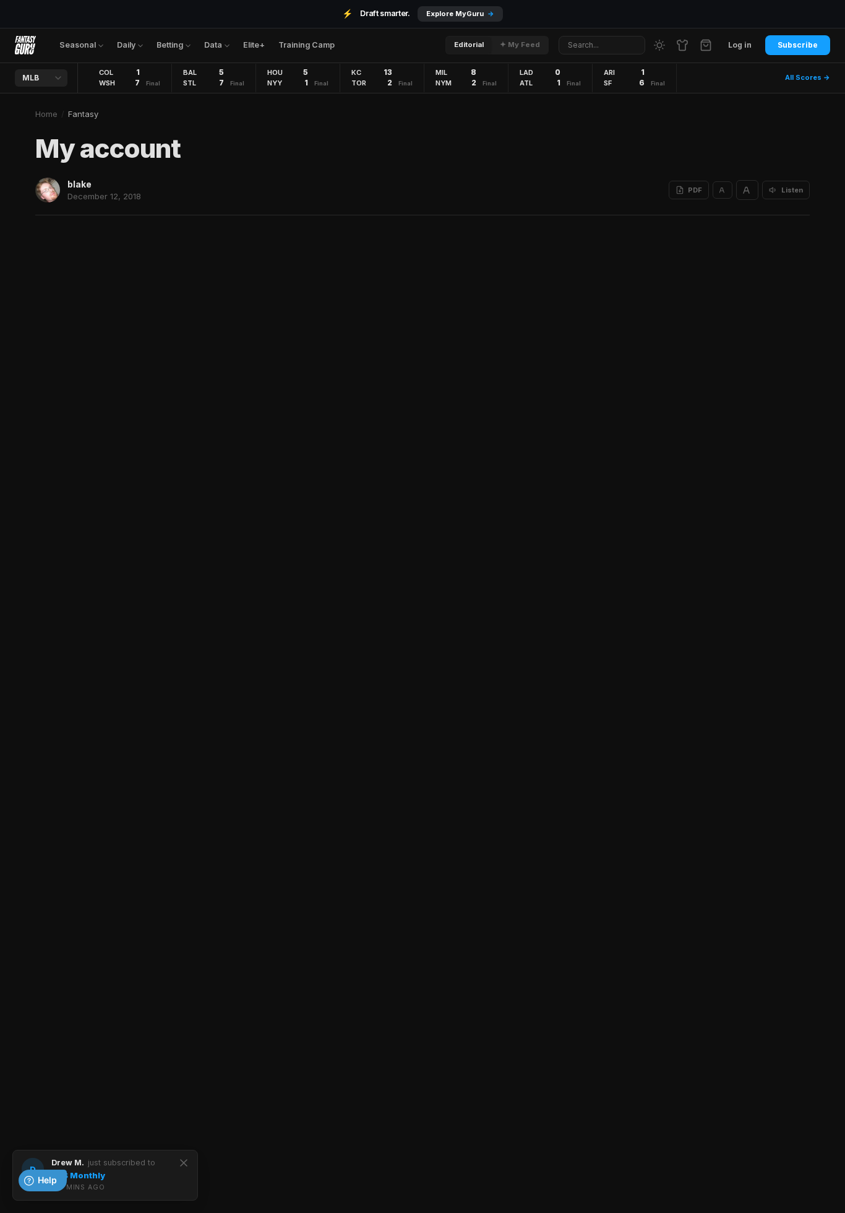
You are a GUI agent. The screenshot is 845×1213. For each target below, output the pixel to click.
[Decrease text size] (722, 190)
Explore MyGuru (460, 13)
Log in (740, 45)
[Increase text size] (747, 190)
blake (79, 184)
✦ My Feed (520, 44)
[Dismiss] (183, 1162)
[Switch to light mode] (659, 45)
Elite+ (254, 45)
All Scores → (807, 77)
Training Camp (306, 45)
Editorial (469, 44)
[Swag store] (682, 45)
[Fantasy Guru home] (25, 45)
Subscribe (798, 45)
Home (46, 114)
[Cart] (705, 45)
